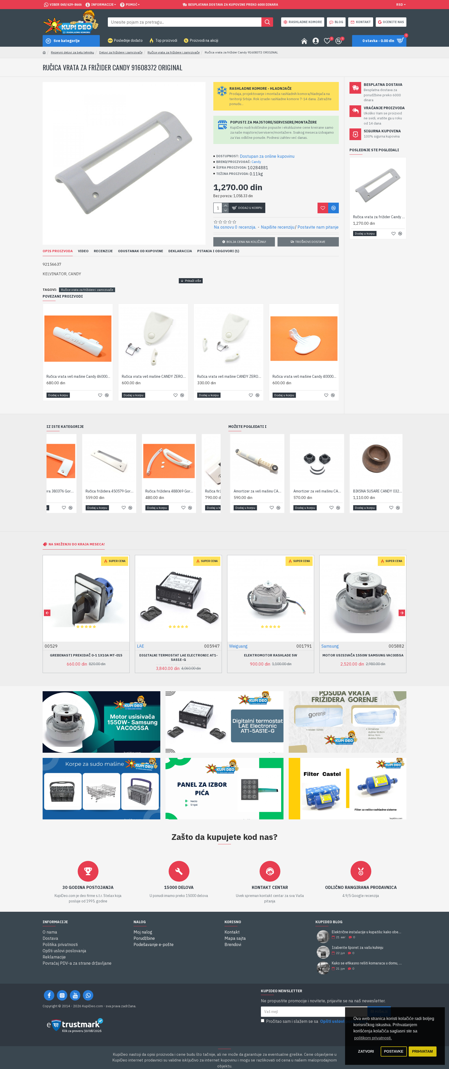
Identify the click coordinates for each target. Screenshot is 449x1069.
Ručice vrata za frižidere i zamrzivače (174, 52)
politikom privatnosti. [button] (373, 1038)
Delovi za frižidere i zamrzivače (120, 52)
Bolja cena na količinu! (246, 242)
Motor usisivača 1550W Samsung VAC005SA (270, 655)
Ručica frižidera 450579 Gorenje (75, 491)
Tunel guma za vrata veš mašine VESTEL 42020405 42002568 (363, 657)
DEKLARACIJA (180, 251)
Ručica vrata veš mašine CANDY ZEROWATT (229, 376)
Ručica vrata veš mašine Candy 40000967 (304, 376)
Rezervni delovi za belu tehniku (72, 52)
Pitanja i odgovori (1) (218, 251)
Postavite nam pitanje (318, 227)
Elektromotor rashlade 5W (178, 655)
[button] (47, 612)
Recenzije (103, 251)
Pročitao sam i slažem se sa (316, 1021)
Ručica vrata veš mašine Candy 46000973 (78, 376)
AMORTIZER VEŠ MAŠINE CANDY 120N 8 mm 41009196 (376, 491)
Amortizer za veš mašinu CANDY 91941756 (256, 491)
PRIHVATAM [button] (422, 1051)
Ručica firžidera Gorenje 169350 (194, 491)
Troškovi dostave (310, 242)
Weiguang (146, 646)
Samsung (238, 646)
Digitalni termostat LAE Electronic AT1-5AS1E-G (86, 657)
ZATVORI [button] (366, 1051)
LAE (48, 646)
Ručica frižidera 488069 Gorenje (134, 491)
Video (83, 251)
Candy (256, 162)
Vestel (327, 646)
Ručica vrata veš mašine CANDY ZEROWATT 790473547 (154, 376)
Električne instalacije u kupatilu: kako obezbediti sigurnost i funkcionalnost (367, 932)
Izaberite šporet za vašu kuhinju (357, 948)
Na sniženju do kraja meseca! (77, 544)
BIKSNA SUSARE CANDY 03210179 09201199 (316, 491)
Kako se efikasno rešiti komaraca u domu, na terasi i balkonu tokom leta (367, 963)
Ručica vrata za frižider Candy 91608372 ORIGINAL (379, 217)
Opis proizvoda (58, 251)
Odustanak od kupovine (140, 251)
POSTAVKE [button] (393, 1051)
